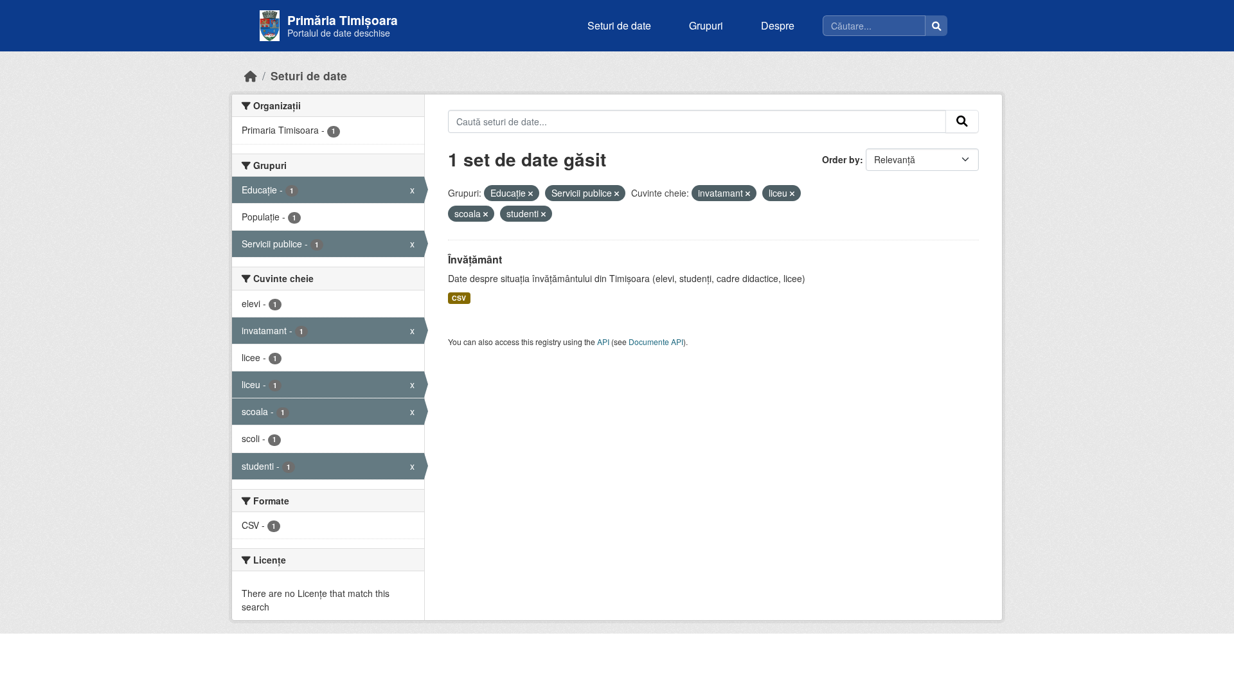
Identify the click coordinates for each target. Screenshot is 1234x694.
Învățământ (475, 259)
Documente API (656, 341)
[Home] (250, 75)
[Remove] (530, 193)
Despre (777, 25)
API (603, 341)
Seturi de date (619, 25)
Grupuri (706, 25)
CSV (459, 298)
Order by (841, 159)
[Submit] (962, 121)
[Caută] (936, 25)
